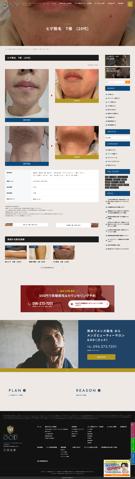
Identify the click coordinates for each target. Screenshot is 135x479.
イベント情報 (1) (112, 154)
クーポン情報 (113, 177)
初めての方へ (48, 431)
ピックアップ (109, 179)
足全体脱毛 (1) (112, 125)
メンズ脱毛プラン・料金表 (95, 427)
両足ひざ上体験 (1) (113, 113)
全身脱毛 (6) (111, 117)
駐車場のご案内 (114, 187)
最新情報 (63, 447)
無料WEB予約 (133, 459)
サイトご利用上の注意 (91, 447)
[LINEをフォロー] (14, 450)
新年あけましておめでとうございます (118, 249)
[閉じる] (130, 460)
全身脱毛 (89, 442)
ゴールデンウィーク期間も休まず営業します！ (118, 240)
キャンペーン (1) (112, 157)
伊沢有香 (124, 179)
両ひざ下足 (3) (112, 110)
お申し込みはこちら (116, 475)
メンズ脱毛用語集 (51, 447)
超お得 (107, 187)
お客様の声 (123, 427)
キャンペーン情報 (65, 456)
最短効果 (120, 184)
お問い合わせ (76, 447)
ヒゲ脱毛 (95, 65)
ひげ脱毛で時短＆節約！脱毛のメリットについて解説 (118, 231)
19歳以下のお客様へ (49, 438)
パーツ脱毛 (89, 429)
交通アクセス (117, 179)
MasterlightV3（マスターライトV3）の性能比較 (56, 429)
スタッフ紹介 (75, 431)
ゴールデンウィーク (123, 177)
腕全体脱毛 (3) (112, 121)
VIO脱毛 (89, 438)
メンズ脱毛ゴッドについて (78, 429)
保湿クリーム (115, 182)
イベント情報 (64, 452)
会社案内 (74, 427)
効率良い (122, 182)
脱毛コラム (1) (112, 165)
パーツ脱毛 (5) (112, 102)
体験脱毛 (108, 182)
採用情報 (74, 436)
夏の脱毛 (108, 184)
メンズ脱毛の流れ (49, 433)
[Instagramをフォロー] (8, 450)
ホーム (39, 427)
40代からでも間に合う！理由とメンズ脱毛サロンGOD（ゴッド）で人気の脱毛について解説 (118, 224)
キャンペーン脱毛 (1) (114, 98)
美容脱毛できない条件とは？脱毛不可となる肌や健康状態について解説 (118, 212)
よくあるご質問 (111, 427)
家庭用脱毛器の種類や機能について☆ (118, 235)
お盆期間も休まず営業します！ (116, 207)
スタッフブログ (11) (113, 161)
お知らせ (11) (112, 150)
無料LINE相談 (133, 445)
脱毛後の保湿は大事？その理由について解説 (118, 217)
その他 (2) (111, 94)
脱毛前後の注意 (48, 436)
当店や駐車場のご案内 (114, 245)
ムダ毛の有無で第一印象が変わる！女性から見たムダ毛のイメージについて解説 (118, 201)
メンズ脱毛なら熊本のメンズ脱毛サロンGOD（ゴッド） (66, 473)
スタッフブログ (64, 454)
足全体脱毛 (89, 436)
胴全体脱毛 (89, 440)
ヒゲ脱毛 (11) (112, 106)
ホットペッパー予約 (133, 431)
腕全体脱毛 (89, 433)
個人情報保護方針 (42, 461)
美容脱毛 (127, 184)
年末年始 (114, 184)
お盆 (107, 177)
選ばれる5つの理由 (50, 427)
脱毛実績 (40, 447)
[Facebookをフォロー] (4, 450)
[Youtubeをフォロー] (11, 450)
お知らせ (63, 449)
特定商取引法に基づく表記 (109, 447)
